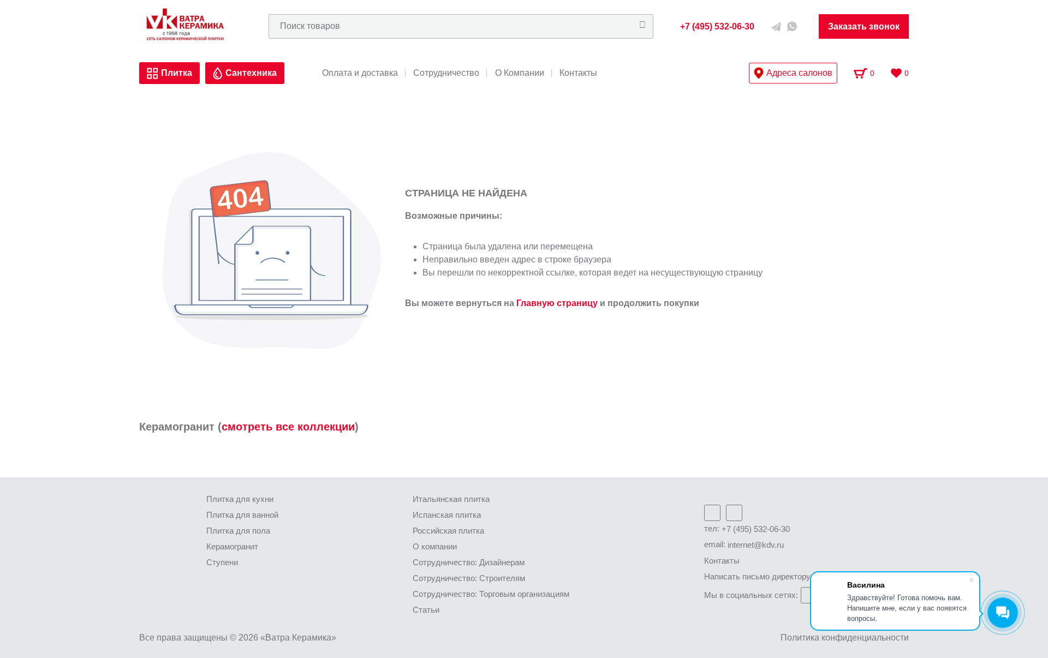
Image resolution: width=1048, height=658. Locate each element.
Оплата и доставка (360, 73)
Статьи (426, 609)
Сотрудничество (446, 73)
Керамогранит (232, 546)
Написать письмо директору (757, 576)
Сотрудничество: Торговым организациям (491, 594)
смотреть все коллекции (288, 427)
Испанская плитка (447, 514)
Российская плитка (448, 530)
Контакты (578, 73)
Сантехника (251, 72)
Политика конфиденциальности (845, 637)
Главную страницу (557, 303)
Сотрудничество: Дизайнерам (469, 562)
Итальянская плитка (451, 499)
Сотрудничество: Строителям (469, 578)
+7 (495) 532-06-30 (756, 529)
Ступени (222, 562)
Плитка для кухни (239, 499)
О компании (435, 546)
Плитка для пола (238, 530)
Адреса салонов (799, 72)
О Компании (519, 73)
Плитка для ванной (242, 514)
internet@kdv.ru (756, 544)
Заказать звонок (864, 26)
